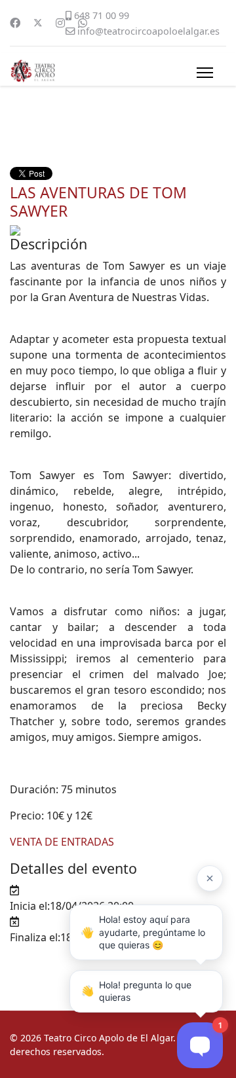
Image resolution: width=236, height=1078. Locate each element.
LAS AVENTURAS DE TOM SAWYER (98, 201)
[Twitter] (38, 23)
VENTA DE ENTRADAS (62, 842)
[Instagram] (60, 23)
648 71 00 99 (101, 15)
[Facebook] (15, 23)
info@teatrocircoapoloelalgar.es (148, 31)
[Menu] (205, 72)
